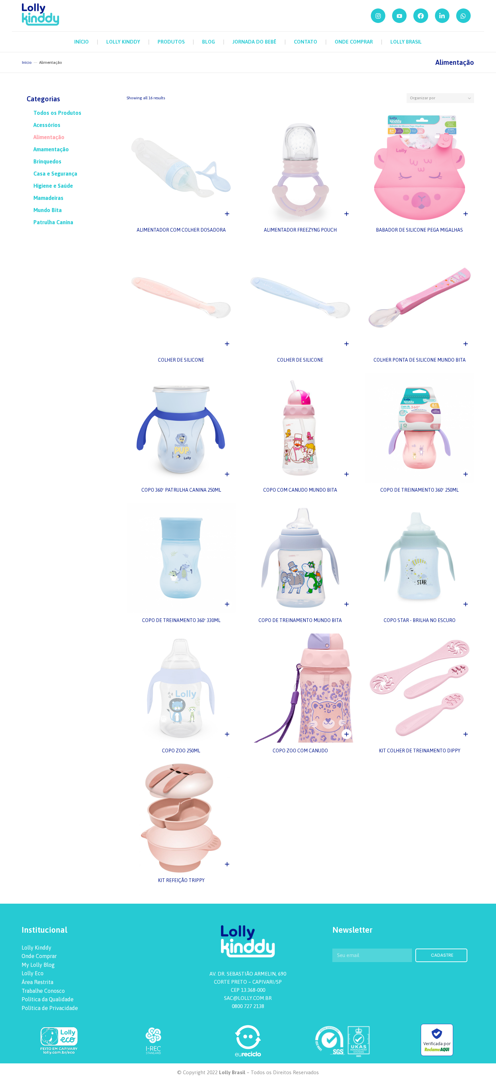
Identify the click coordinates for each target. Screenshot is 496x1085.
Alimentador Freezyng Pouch (300, 230)
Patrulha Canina (53, 222)
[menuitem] (81, 42)
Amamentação (51, 149)
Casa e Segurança (55, 174)
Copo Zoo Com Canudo (300, 750)
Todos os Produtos (57, 113)
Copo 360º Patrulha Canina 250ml (181, 490)
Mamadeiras (48, 198)
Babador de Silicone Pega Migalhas (419, 230)
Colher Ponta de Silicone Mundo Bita (420, 360)
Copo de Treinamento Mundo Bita (300, 620)
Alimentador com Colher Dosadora (181, 230)
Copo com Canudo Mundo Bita (300, 490)
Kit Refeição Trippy (181, 880)
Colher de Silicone (181, 360)
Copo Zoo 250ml (181, 750)
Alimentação (48, 137)
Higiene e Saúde (53, 186)
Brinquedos (47, 161)
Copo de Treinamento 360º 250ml (419, 490)
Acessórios (46, 125)
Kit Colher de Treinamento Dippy (419, 750)
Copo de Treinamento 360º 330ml (181, 620)
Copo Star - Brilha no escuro (420, 620)
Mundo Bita (47, 210)
